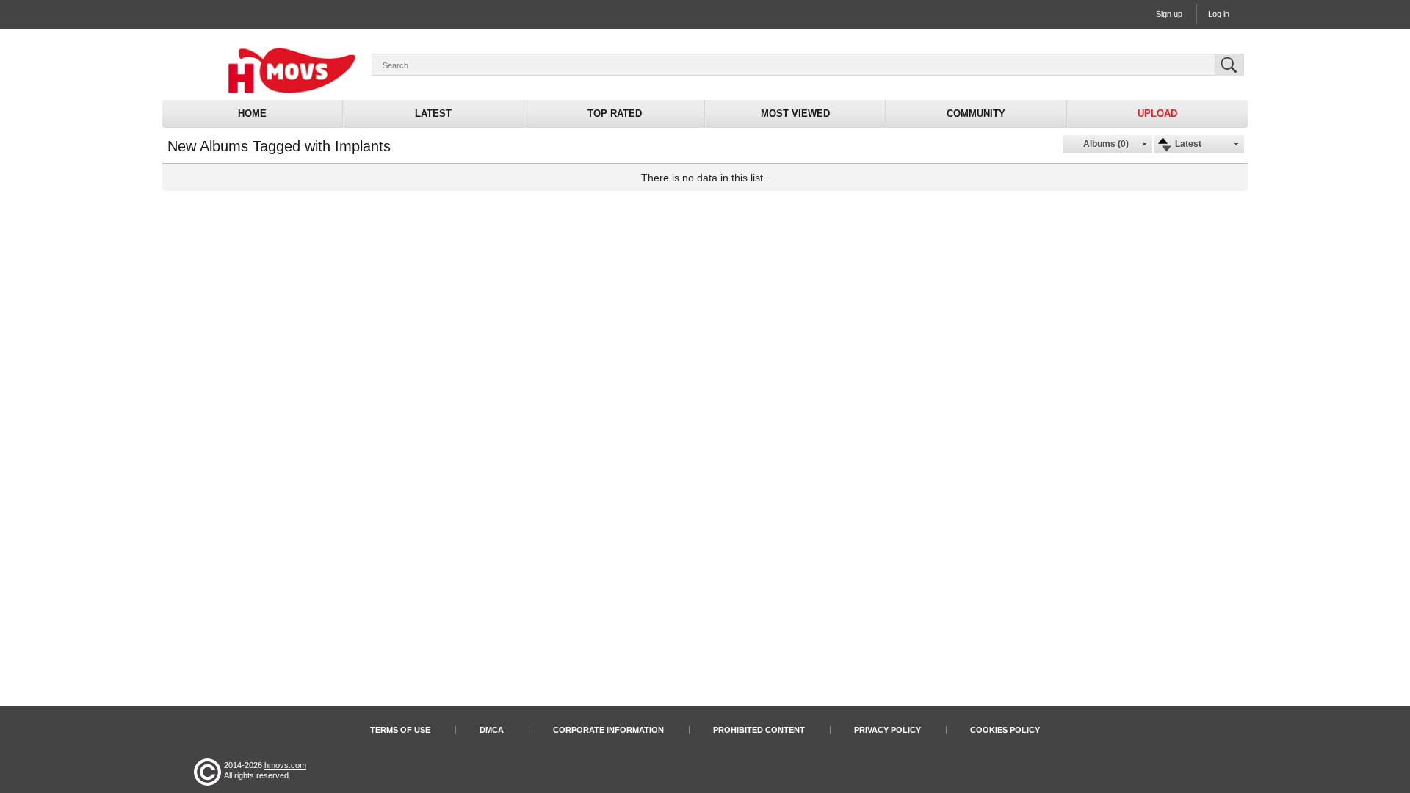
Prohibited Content (759, 729)
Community (976, 113)
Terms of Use (400, 729)
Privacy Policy (887, 729)
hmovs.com (285, 765)
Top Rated (615, 113)
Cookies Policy (1005, 729)
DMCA (492, 729)
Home (252, 113)
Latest (433, 113)
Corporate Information (608, 729)
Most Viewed (795, 113)
